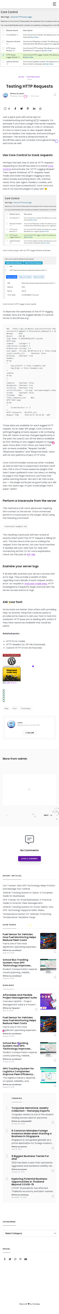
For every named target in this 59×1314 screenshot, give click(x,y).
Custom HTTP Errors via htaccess (24, 647)
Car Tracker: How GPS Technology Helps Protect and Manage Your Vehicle (29, 887)
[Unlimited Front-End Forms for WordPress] (29, 683)
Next (46, 815)
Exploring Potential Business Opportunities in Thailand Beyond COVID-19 (29, 1181)
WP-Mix (31, 554)
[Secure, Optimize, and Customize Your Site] (29, 674)
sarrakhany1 (17, 950)
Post (14, 708)
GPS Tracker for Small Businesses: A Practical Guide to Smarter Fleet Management (27, 901)
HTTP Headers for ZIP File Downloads (25, 644)
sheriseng (24, 1195)
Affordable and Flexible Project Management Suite (35, 784)
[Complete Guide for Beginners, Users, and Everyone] (29, 661)
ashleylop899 (25, 1121)
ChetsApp (36, 1304)
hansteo (23, 1147)
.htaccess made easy (35, 583)
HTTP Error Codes (15, 641)
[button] (54, 4)
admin (21, 93)
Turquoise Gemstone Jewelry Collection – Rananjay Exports (31, 1109)
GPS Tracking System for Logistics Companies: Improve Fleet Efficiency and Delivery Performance (19, 1071)
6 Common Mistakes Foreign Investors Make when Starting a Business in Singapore (32, 1133)
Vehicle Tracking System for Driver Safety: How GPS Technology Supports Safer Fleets (28, 908)
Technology (33, 77)
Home (29, 79)
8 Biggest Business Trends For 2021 (30, 1157)
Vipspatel (26, 800)
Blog (22, 77)
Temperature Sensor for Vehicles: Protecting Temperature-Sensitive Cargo (27, 915)
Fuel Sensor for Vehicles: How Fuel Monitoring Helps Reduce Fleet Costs (19, 937)
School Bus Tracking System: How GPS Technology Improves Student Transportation (18, 962)
